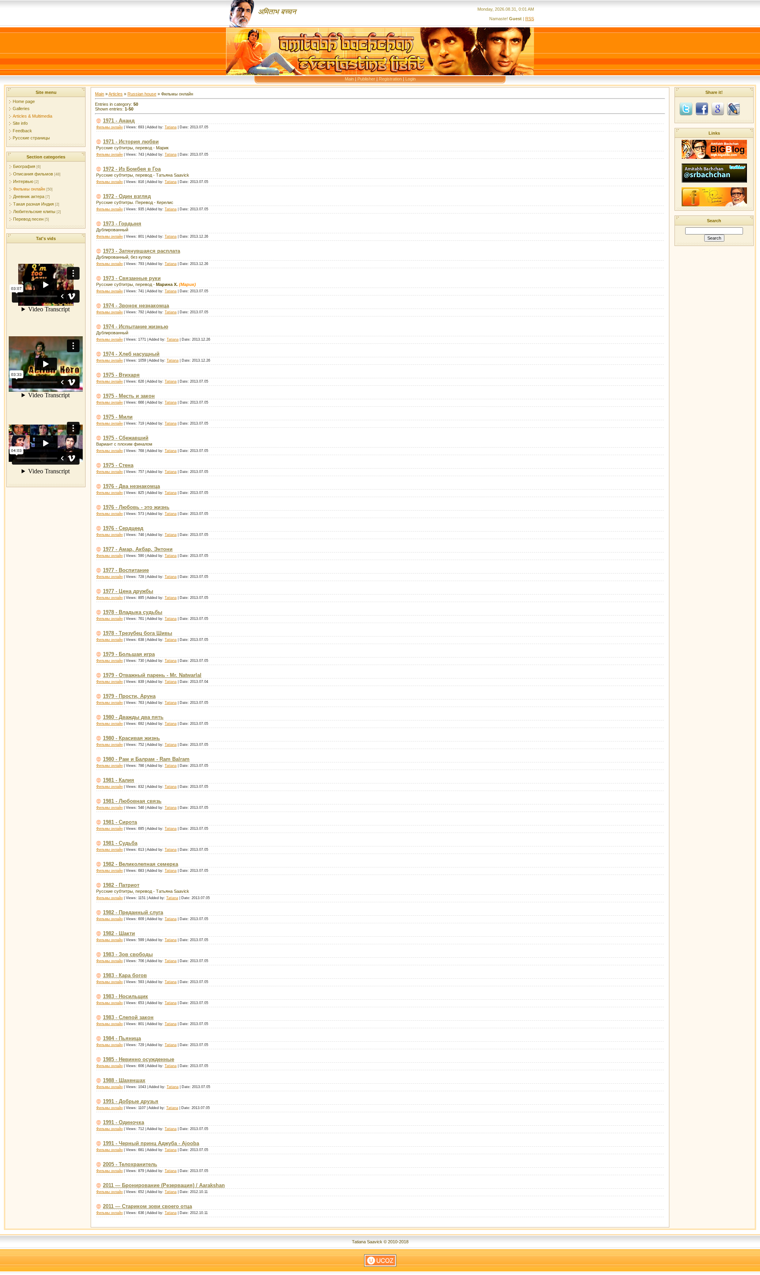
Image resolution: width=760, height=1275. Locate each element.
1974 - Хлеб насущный (131, 354)
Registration (390, 78)
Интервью (23, 181)
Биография (24, 166)
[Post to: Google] (718, 108)
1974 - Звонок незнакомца (136, 306)
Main (349, 78)
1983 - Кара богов (125, 975)
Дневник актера (28, 196)
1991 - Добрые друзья (130, 1101)
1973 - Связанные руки (132, 278)
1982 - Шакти (119, 933)
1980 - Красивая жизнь (131, 738)
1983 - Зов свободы (128, 954)
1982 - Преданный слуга (133, 912)
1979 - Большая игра (129, 654)
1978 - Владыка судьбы (132, 612)
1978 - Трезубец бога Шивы (137, 633)
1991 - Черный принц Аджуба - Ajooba (151, 1143)
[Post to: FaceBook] (702, 108)
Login (410, 78)
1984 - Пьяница (122, 1038)
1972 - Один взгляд (127, 196)
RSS (529, 18)
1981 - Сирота (120, 822)
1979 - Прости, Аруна (129, 696)
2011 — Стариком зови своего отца (147, 1206)
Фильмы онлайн (29, 189)
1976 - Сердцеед (123, 528)
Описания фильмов (33, 174)
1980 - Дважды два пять (133, 717)
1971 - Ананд (119, 121)
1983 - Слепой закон (128, 1017)
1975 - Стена (118, 465)
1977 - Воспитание (126, 570)
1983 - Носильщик (125, 996)
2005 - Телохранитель (130, 1164)
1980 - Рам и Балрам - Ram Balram (146, 759)
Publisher (366, 78)
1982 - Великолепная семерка (140, 864)
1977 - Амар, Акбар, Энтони (138, 549)
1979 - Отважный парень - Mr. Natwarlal (152, 675)
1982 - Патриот (121, 885)
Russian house (141, 93)
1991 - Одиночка (123, 1122)
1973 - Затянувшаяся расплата (141, 251)
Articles (115, 93)
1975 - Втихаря (121, 375)
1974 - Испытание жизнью (135, 327)
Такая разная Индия (33, 204)
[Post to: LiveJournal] (733, 108)
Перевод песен (28, 219)
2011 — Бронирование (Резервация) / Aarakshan (164, 1185)
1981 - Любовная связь (132, 801)
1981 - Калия (118, 780)
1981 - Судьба (120, 843)
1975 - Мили (118, 417)
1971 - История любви (131, 142)
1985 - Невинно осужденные (138, 1059)
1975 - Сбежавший (125, 438)
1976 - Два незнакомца (131, 486)
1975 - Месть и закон (129, 396)
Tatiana (171, 127)
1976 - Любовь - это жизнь (136, 507)
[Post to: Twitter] (686, 108)
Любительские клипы (34, 211)
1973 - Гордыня (122, 224)
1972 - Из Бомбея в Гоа (132, 169)
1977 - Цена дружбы (128, 591)
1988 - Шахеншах (124, 1080)
